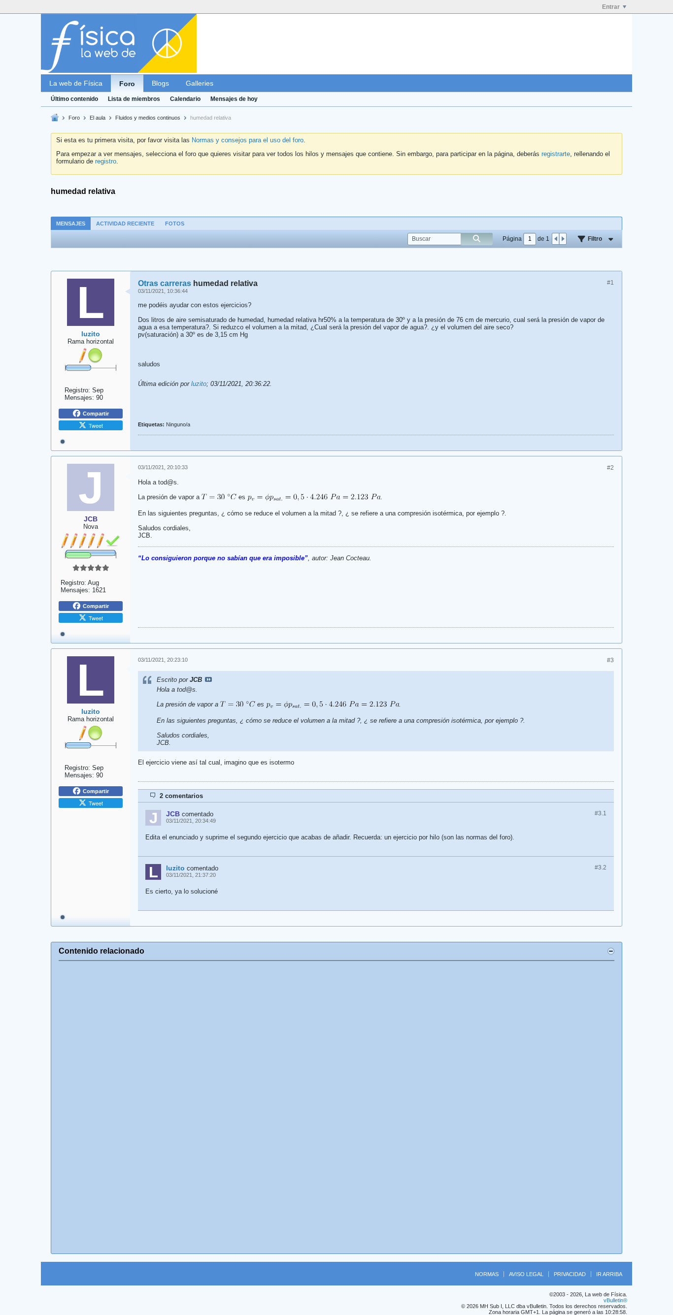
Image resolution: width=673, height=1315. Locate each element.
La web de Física (75, 83)
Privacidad (570, 1274)
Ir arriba (609, 1274)
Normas (487, 1274)
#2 (610, 467)
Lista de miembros (134, 99)
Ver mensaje (208, 679)
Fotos (174, 223)
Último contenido (74, 99)
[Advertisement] (336, 1107)
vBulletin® (615, 1300)
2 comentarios (181, 796)
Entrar (611, 6)
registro (105, 161)
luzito (198, 383)
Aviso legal (526, 1274)
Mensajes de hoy (234, 99)
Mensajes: (79, 397)
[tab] (71, 223)
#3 (610, 660)
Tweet (96, 425)
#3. (600, 813)
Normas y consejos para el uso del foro (247, 140)
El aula (97, 118)
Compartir (96, 414)
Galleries (199, 83)
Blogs (160, 83)
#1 (610, 282)
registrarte (555, 154)
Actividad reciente (125, 223)
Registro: (77, 390)
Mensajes (70, 223)
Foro (127, 84)
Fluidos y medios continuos (147, 118)
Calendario (185, 99)
